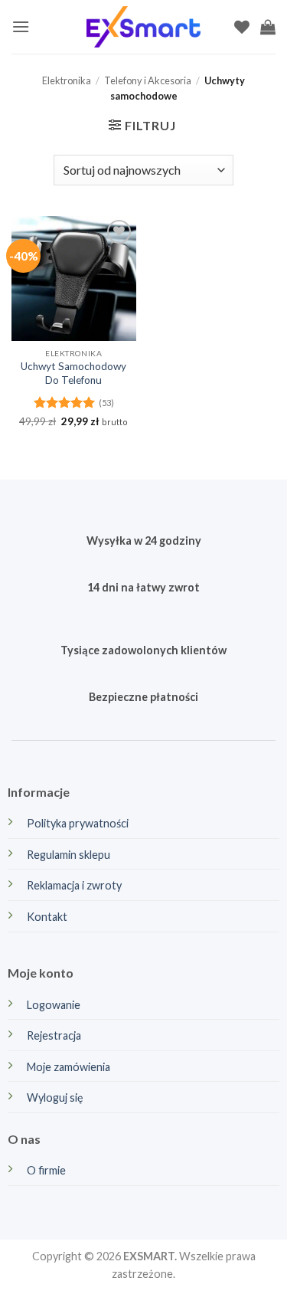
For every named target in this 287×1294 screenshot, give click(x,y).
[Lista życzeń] (241, 27)
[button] (20, 26)
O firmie (46, 1170)
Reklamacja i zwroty (74, 885)
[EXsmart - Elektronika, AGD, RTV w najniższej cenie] (143, 27)
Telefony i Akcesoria (147, 80)
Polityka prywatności (78, 823)
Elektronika (66, 80)
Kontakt (47, 916)
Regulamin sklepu (68, 854)
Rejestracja (54, 1035)
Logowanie (53, 1004)
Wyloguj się (55, 1097)
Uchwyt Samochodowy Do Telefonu (73, 373)
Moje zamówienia (68, 1066)
